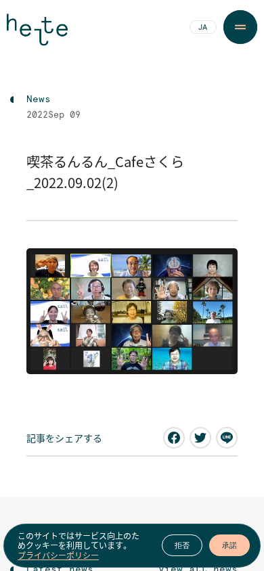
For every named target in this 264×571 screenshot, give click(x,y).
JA (202, 28)
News (38, 99)
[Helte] (37, 35)
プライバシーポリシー (58, 555)
